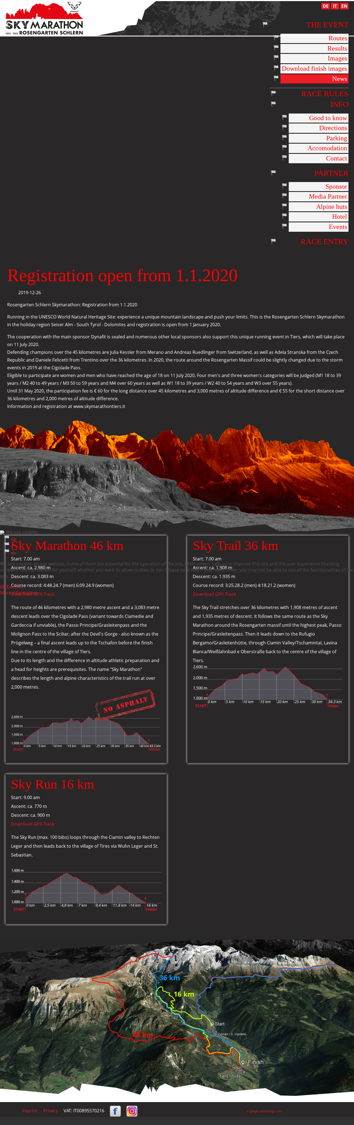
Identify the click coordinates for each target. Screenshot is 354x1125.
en (13, 553)
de (13, 539)
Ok (3, 587)
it (12, 546)
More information (18, 593)
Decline (14, 587)
